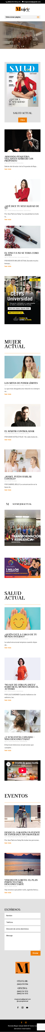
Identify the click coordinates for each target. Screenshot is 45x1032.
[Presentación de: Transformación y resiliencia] (22, 528)
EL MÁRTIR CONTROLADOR (19, 431)
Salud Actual (27, 210)
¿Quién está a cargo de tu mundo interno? (20, 635)
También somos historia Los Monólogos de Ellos (22, 34)
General (13, 691)
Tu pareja (21, 433)
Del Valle (14, 257)
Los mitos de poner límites (21, 382)
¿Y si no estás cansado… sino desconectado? (19, 738)
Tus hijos (14, 481)
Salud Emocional (23, 638)
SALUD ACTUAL (22, 113)
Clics (22, 120)
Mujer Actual (15, 433)
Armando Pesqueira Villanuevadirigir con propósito (18, 158)
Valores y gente (23, 836)
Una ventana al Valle (23, 257)
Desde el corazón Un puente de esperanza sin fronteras (22, 833)
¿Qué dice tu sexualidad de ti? (21, 207)
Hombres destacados (17, 163)
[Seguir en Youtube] (27, 1007)
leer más (7, 169)
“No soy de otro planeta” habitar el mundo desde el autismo (21, 686)
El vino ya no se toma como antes (21, 253)
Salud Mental (23, 741)
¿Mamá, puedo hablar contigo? (18, 477)
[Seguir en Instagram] (22, 1007)
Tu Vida (27, 433)
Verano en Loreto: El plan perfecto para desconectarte (21, 882)
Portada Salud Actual (17, 210)
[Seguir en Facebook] (18, 1007)
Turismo (14, 886)
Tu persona (27, 385)
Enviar (35, 953)
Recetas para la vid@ (18, 385)
